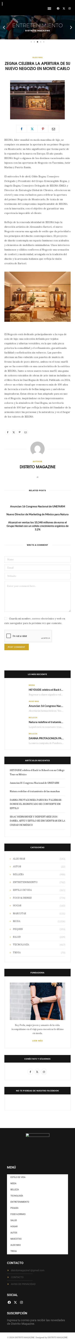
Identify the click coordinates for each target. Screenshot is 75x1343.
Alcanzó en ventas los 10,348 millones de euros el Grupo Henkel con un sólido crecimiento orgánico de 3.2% (38, 526)
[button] (49, 8)
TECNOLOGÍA (21, 944)
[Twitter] (32, 128)
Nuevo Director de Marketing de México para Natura (37, 514)
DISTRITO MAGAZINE (37, 466)
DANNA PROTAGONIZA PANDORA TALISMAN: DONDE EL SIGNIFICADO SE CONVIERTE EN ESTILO (36, 804)
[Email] (53, 128)
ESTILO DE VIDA (22, 890)
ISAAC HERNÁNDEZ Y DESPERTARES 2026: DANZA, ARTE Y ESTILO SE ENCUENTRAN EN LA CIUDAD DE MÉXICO (37, 820)
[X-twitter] (63, 8)
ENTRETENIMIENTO (25, 882)
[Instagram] (69, 8)
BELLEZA (33, 717)
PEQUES (18, 929)
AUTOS (17, 866)
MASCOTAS (19, 913)
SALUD (17, 936)
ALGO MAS (37, 57)
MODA (32, 685)
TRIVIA (17, 952)
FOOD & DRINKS (22, 897)
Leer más (37, 1041)
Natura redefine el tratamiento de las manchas (35, 791)
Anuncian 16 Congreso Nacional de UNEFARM (37, 506)
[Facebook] (58, 8)
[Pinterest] (43, 128)
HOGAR (17, 905)
